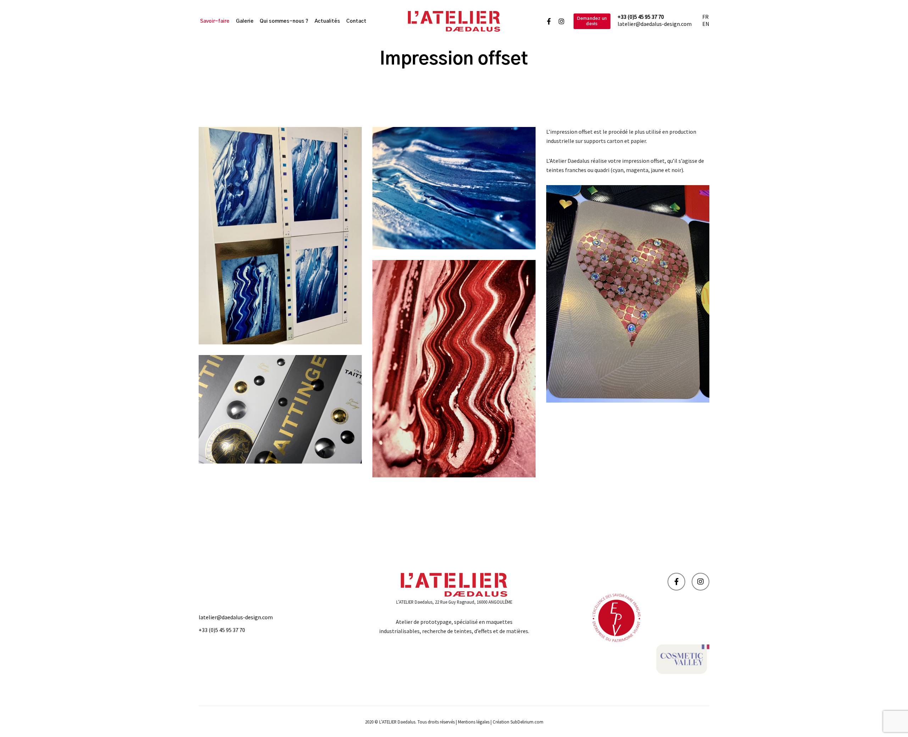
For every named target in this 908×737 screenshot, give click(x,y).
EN (705, 23)
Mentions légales (473, 722)
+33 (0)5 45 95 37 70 (641, 16)
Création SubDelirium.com (518, 722)
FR (705, 16)
